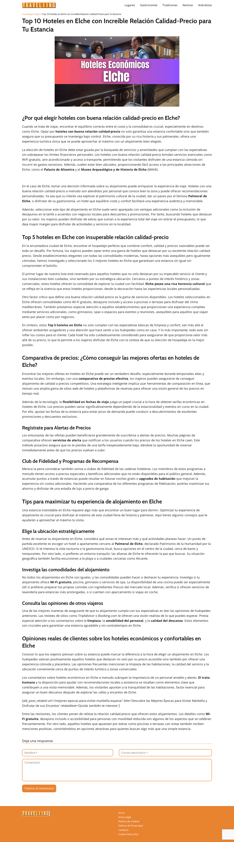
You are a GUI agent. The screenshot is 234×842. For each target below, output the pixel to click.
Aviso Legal (124, 817)
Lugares (130, 5)
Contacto (123, 830)
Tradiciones (169, 5)
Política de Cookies (129, 821)
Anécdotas (205, 5)
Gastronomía (148, 5)
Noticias (188, 5)
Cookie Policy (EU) (128, 834)
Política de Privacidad (130, 825)
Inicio (121, 812)
